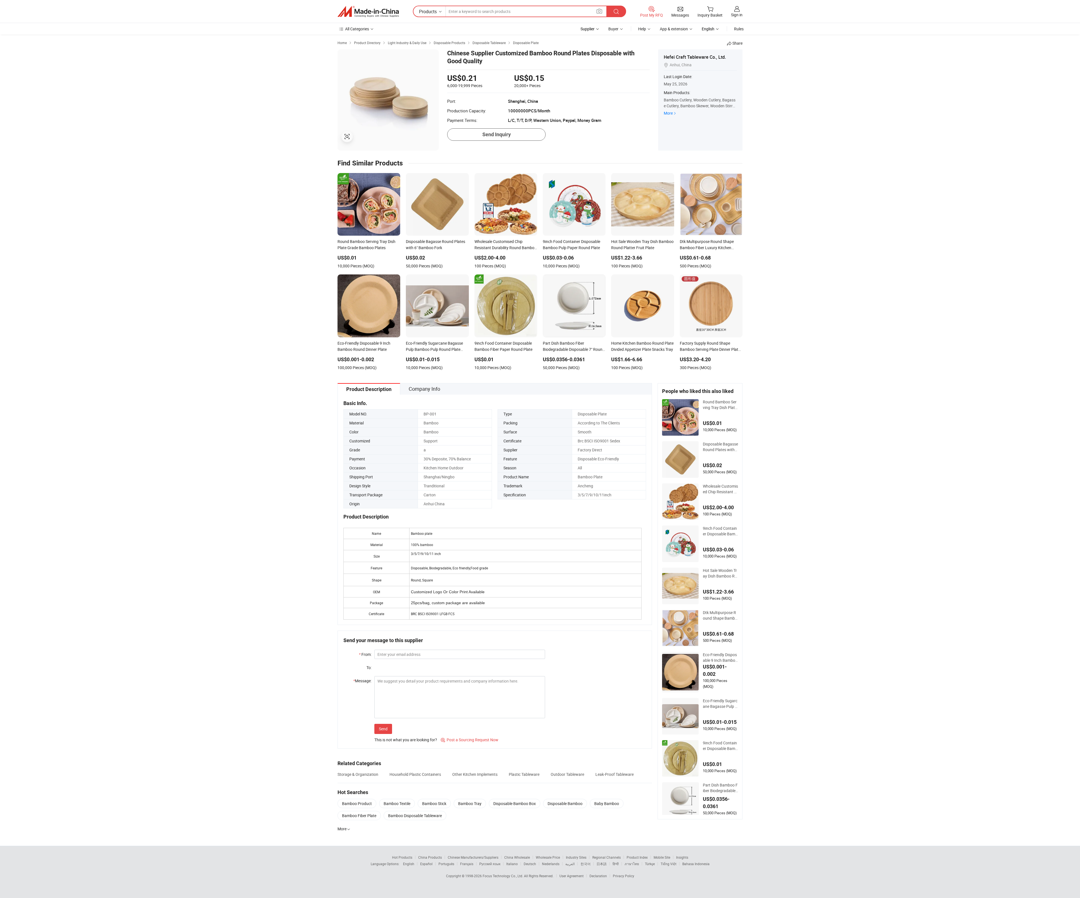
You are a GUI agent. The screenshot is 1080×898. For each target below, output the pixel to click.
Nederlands (550, 863)
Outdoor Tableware (567, 774)
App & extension (674, 28)
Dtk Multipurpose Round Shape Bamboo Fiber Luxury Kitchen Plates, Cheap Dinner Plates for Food (720, 615)
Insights (682, 857)
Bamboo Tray (470, 803)
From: (365, 654)
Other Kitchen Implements (475, 774)
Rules (739, 28)
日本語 (602, 863)
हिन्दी (616, 863)
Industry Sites (576, 857)
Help (642, 28)
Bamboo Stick (434, 803)
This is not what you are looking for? (405, 739)
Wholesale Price (548, 857)
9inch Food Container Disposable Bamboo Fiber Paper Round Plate (720, 745)
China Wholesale (517, 857)
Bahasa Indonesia (696, 863)
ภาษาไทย (632, 863)
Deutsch (530, 863)
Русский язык (489, 863)
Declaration (598, 876)
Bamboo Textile (397, 803)
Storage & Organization (358, 774)
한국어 (585, 863)
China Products (430, 857)
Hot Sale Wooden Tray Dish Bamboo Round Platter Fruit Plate (720, 573)
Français (466, 863)
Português (446, 863)
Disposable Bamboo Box (514, 803)
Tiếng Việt (668, 863)
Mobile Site (662, 857)
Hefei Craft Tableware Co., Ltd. (695, 57)
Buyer (613, 28)
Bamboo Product (357, 803)
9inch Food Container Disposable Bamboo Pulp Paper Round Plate (720, 531)
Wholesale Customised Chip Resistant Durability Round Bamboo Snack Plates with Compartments (720, 489)
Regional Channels (606, 857)
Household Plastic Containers (415, 774)
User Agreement (571, 876)
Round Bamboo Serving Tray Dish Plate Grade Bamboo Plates (720, 404)
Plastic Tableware (524, 774)
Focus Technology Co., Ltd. (503, 876)
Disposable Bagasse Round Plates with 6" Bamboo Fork (720, 447)
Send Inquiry (496, 134)
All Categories (357, 28)
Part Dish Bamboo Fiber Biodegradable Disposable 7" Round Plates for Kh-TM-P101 (720, 788)
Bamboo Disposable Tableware (415, 815)
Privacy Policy (623, 876)
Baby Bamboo (606, 803)
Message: (362, 680)
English (408, 863)
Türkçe (650, 863)
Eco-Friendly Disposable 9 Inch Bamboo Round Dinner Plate (720, 657)
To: (369, 667)
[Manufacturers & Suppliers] (368, 11)
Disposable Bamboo (565, 803)
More (668, 113)
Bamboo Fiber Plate (359, 815)
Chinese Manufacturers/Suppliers (473, 857)
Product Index (637, 857)
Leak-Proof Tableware (614, 774)
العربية (570, 863)
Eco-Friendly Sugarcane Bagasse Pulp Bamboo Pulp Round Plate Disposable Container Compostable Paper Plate (720, 703)
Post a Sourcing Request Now (469, 739)
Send (383, 728)
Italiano (512, 863)
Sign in (736, 14)
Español (426, 863)
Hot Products (402, 857)
